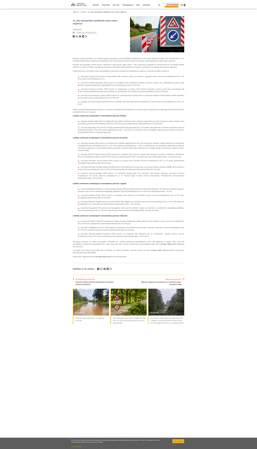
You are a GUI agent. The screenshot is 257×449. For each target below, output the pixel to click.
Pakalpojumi (128, 5)
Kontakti (146, 5)
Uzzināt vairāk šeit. (76, 446)
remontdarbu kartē (147, 244)
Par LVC (116, 5)
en (182, 5)
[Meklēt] (159, 5)
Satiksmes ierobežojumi (86, 33)
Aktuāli (96, 5)
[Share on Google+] (80, 36)
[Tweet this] (83, 36)
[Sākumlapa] (79, 4)
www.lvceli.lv (78, 246)
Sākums (76, 12)
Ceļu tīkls (106, 5)
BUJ (138, 5)
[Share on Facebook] (74, 36)
